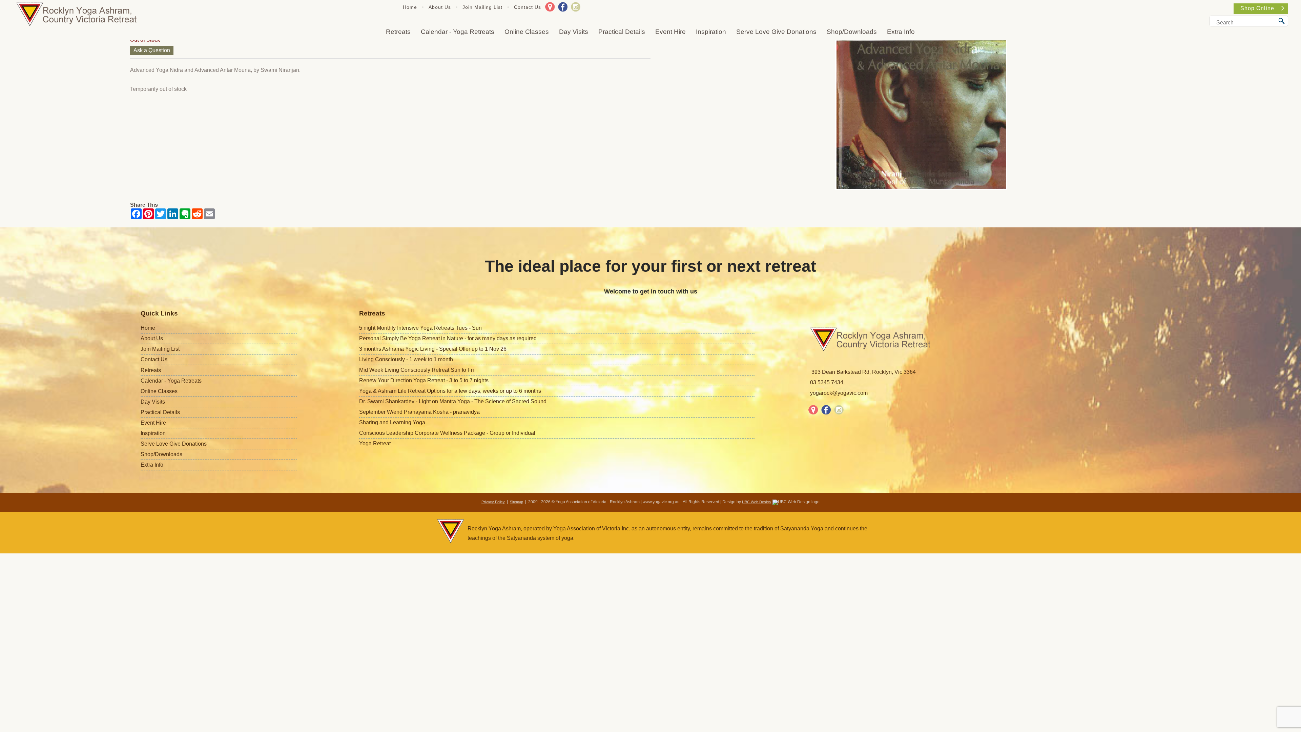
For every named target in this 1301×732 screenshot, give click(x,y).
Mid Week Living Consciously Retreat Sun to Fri (416, 370)
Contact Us (527, 7)
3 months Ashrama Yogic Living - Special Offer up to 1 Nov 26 (433, 349)
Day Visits (573, 31)
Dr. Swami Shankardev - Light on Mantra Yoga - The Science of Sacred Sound (452, 401)
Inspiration (711, 31)
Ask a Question (151, 50)
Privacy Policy (493, 502)
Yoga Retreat (375, 443)
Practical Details (621, 31)
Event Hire (670, 31)
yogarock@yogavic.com (839, 393)
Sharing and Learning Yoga (392, 422)
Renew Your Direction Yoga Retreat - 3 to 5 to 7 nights (424, 380)
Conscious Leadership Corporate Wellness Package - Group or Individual (447, 433)
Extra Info (901, 31)
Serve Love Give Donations (776, 31)
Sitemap (516, 502)
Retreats (398, 31)
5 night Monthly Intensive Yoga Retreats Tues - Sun (420, 328)
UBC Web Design (756, 502)
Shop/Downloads (852, 31)
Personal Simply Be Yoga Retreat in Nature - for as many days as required (448, 338)
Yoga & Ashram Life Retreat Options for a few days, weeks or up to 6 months (450, 391)
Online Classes (526, 31)
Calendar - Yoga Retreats (457, 31)
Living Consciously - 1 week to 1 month (406, 359)
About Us (440, 7)
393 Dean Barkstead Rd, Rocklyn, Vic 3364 (863, 372)
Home (410, 7)
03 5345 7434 (826, 382)
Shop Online (1257, 8)
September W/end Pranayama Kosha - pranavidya (419, 412)
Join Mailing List (482, 7)
